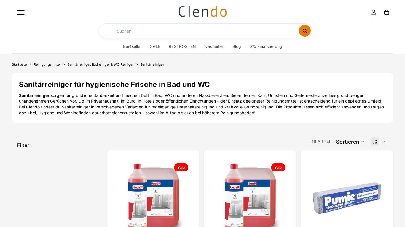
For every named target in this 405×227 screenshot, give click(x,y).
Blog (236, 46)
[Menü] (20, 12)
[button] (350, 141)
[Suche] (305, 31)
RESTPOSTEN (182, 46)
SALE (155, 46)
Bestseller (132, 46)
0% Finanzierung (265, 46)
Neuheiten (214, 46)
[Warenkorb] (386, 12)
